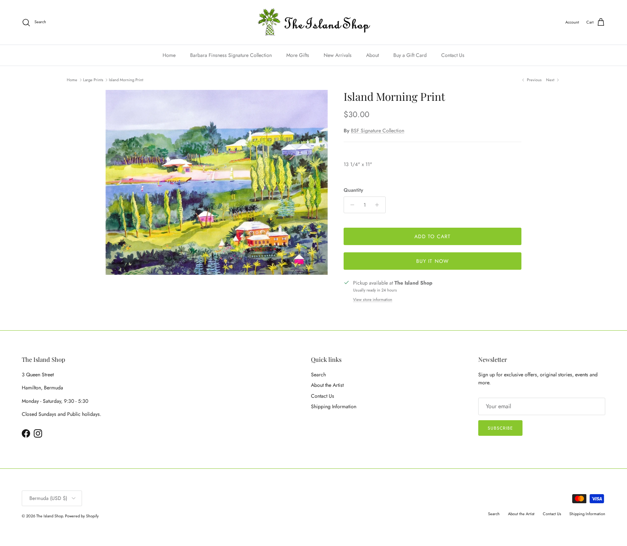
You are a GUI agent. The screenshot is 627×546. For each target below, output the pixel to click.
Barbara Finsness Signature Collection (231, 55)
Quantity (353, 190)
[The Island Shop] (314, 22)
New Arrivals (338, 55)
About (372, 55)
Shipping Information (333, 406)
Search (318, 374)
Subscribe (500, 428)
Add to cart (432, 236)
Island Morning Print (126, 80)
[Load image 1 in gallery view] (217, 182)
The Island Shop (49, 516)
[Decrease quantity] (350, 205)
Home (169, 55)
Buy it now (432, 261)
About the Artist (327, 385)
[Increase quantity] (379, 205)
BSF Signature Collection (377, 130)
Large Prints (93, 80)
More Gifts (297, 55)
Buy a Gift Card (410, 55)
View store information (372, 299)
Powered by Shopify (82, 516)
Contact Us (452, 55)
